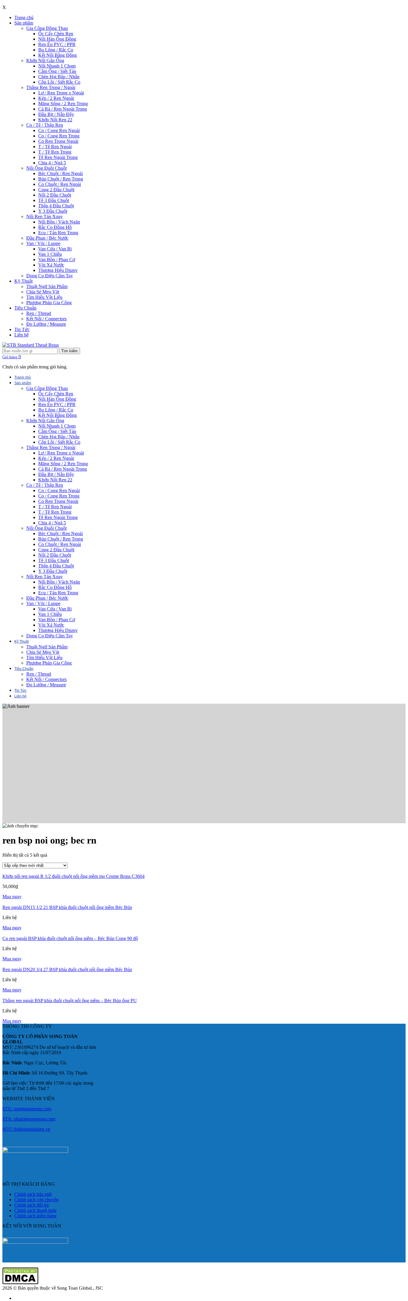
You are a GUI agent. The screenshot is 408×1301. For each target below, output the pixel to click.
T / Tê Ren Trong (54, 151)
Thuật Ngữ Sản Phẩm (47, 286)
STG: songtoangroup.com (26, 1108)
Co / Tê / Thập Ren (44, 125)
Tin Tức (22, 329)
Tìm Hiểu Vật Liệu (44, 297)
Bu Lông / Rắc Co (55, 49)
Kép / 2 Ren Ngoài (56, 98)
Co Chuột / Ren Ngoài (59, 184)
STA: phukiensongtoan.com (28, 1118)
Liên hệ (21, 334)
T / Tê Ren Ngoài (55, 146)
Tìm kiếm (69, 351)
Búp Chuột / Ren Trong (60, 178)
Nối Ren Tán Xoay (44, 216)
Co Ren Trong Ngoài (58, 141)
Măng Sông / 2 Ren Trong (63, 103)
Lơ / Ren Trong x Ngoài (61, 92)
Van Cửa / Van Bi (55, 248)
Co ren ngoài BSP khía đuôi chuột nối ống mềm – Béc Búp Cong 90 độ (70, 938)
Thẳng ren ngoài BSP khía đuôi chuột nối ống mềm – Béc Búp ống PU (69, 1000)
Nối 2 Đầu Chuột (54, 195)
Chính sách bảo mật (33, 1194)
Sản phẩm (23, 22)
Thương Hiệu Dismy (58, 270)
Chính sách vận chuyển (36, 1199)
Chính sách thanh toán (35, 1210)
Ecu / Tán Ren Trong (58, 232)
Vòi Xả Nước (51, 264)
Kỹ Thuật (23, 281)
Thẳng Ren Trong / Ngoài (50, 87)
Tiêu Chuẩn (25, 307)
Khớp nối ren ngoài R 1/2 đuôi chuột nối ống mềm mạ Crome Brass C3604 (73, 876)
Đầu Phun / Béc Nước (47, 238)
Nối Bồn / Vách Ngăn (59, 221)
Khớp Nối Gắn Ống (45, 60)
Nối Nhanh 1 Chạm (57, 65)
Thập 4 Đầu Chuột (56, 205)
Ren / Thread (38, 313)
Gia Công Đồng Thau (47, 28)
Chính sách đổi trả (31, 1204)
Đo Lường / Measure (46, 324)
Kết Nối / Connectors (46, 318)
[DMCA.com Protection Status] (20, 1282)
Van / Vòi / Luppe (43, 243)
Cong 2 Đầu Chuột (56, 189)
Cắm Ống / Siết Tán (57, 71)
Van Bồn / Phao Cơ (56, 259)
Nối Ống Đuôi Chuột (46, 168)
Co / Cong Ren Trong (58, 135)
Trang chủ (23, 17)
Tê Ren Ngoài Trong (58, 157)
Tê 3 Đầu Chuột (53, 200)
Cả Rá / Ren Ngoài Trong (62, 108)
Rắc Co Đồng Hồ (55, 227)
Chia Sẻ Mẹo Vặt (42, 291)
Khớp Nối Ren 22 (55, 119)
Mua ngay (12, 896)
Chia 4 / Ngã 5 (52, 162)
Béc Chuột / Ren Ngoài (60, 173)
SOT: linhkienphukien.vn (26, 1129)
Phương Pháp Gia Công (49, 302)
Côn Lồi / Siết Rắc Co (59, 82)
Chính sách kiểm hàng (35, 1215)
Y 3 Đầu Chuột (52, 211)
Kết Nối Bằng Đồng (57, 55)
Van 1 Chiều (50, 254)
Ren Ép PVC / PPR (57, 44)
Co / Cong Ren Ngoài (59, 130)
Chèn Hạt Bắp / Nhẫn (58, 76)
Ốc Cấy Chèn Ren (55, 33)
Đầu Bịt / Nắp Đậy (56, 114)
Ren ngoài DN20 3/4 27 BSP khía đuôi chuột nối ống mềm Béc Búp (67, 969)
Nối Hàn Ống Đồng (57, 39)
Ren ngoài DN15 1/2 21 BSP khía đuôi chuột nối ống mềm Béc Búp (67, 907)
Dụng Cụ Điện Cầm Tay (49, 275)
